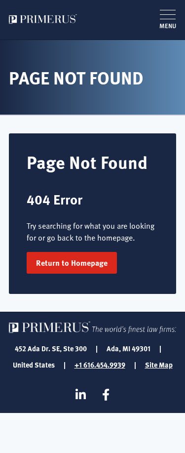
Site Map (159, 365)
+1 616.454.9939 (99, 365)
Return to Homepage (72, 262)
